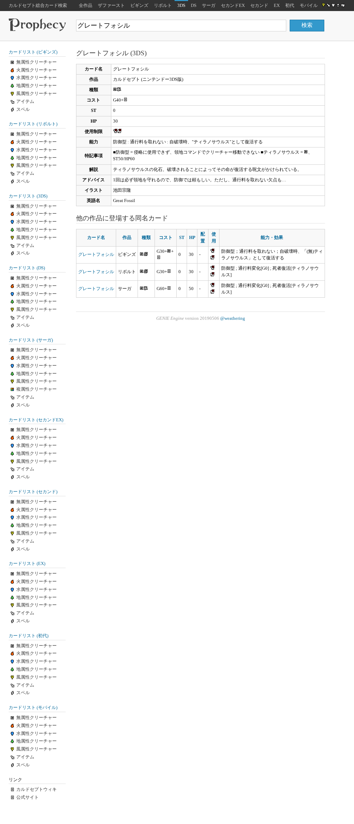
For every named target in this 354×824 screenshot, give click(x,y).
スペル (23, 109)
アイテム (25, 101)
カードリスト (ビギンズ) (33, 52)
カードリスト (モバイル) (33, 707)
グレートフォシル (96, 254)
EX (277, 5)
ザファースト (111, 5)
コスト (166, 237)
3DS (181, 5)
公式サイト (27, 797)
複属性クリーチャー (36, 389)
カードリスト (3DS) (28, 196)
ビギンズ (139, 5)
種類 (146, 237)
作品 (126, 237)
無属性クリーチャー (36, 62)
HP (192, 237)
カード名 (96, 237)
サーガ (208, 5)
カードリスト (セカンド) (33, 491)
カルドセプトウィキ (36, 789)
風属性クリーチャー (36, 93)
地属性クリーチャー (36, 85)
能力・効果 (272, 237)
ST (182, 237)
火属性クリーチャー (36, 70)
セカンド (259, 5)
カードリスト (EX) (27, 563)
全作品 (85, 5)
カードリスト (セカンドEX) (36, 420)
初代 (289, 5)
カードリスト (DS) (27, 268)
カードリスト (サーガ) (31, 340)
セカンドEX (233, 5)
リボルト (163, 5)
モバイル (309, 5)
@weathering (232, 318)
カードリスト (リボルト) (33, 124)
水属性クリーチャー (36, 77)
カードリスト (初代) (28, 635)
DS (193, 5)
